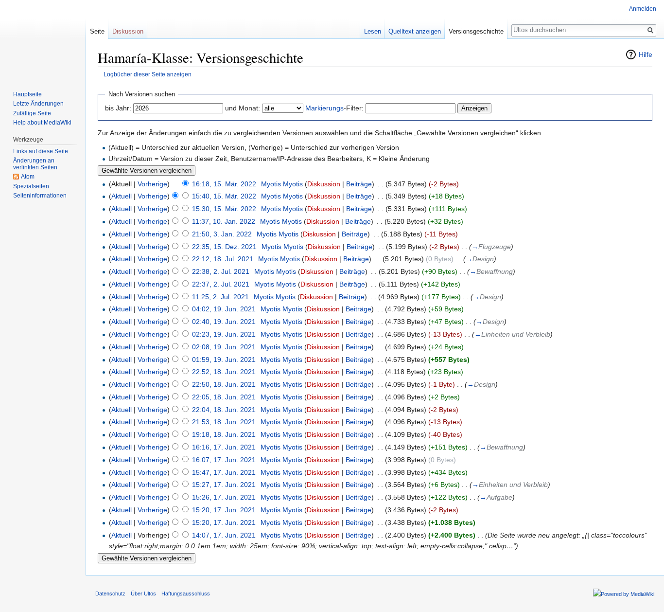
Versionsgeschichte (476, 31)
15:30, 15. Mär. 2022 (224, 209)
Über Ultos (143, 593)
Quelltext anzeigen (414, 31)
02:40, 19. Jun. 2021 (224, 321)
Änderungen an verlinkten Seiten (35, 164)
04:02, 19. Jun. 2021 (224, 309)
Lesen (372, 31)
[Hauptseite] (43, 39)
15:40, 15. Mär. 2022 (224, 196)
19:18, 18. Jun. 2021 (224, 434)
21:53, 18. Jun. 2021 (224, 422)
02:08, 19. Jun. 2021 (224, 347)
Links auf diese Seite (40, 151)
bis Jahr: (118, 108)
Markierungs (324, 108)
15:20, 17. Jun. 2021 (224, 510)
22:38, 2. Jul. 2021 (220, 271)
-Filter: (334, 108)
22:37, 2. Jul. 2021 (220, 284)
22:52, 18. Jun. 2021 (224, 372)
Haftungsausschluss (185, 593)
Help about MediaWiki (42, 122)
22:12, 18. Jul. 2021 (222, 259)
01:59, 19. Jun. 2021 (224, 359)
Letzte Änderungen (38, 103)
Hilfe (645, 54)
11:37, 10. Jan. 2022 (223, 221)
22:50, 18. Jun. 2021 (224, 384)
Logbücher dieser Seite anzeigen (148, 74)
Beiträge (359, 184)
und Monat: (242, 108)
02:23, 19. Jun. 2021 (224, 334)
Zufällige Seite (32, 113)
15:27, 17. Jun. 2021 (224, 484)
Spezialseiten (31, 186)
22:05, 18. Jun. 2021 (224, 397)
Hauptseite (27, 94)
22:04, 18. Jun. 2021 (224, 410)
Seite (97, 31)
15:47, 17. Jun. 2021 (224, 472)
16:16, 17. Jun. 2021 (224, 447)
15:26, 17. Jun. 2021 (224, 497)
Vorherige (152, 184)
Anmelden (642, 8)
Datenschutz (110, 593)
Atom (28, 176)
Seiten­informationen (40, 195)
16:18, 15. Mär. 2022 (224, 184)
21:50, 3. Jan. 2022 (222, 234)
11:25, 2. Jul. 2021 (220, 297)
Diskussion (323, 184)
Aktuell (121, 196)
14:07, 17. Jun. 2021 (224, 535)
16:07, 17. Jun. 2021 (224, 460)
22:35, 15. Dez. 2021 (224, 247)
